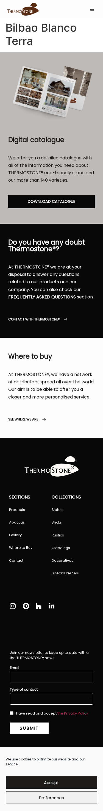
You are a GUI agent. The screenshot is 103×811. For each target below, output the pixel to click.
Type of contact (24, 689)
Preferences (51, 798)
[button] (92, 9)
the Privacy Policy (72, 713)
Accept (51, 782)
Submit (29, 728)
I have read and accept (51, 713)
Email (14, 668)
